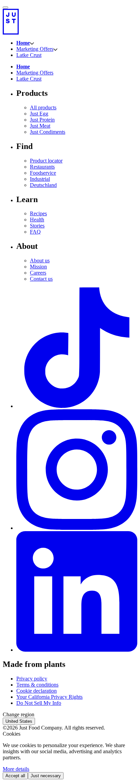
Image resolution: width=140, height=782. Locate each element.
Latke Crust (28, 55)
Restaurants (42, 167)
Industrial (40, 179)
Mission (38, 266)
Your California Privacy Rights (49, 697)
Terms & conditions (37, 685)
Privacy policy (31, 678)
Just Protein (42, 120)
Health (37, 219)
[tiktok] (76, 406)
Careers (38, 273)
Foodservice (43, 173)
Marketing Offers (34, 49)
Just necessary (46, 775)
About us (40, 260)
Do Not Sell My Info (38, 703)
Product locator (46, 161)
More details (16, 769)
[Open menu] (5, 7)
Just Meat (40, 126)
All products (43, 107)
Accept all (15, 775)
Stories (37, 226)
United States (18, 721)
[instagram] (76, 528)
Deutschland (43, 185)
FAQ (35, 232)
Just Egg (39, 113)
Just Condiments (47, 132)
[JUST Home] (70, 22)
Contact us (41, 279)
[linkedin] (76, 650)
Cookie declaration (36, 691)
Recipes (38, 213)
